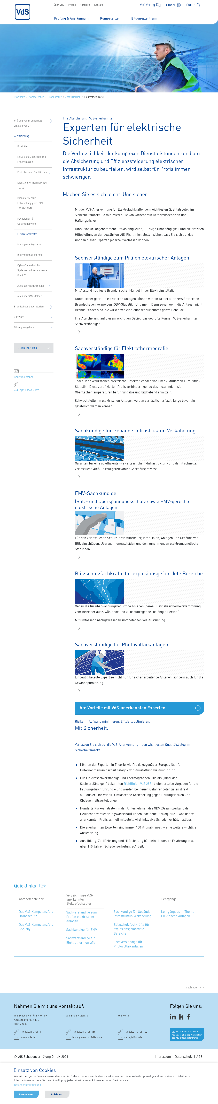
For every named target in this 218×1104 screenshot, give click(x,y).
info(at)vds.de (27, 1037)
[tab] (139, 708)
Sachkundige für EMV (81, 929)
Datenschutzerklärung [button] (27, 1085)
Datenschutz (184, 1056)
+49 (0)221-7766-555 (84, 1032)
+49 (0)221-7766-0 (30, 1032)
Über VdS (58, 5)
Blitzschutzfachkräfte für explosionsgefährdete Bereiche (131, 929)
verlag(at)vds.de (133, 1037)
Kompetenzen (110, 18)
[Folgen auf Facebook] (190, 1016)
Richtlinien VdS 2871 (138, 784)
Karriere (85, 5)
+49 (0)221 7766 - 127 (26, 390)
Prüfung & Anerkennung (71, 18)
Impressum (163, 1056)
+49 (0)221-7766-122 (135, 1032)
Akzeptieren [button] (26, 1094)
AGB (199, 1056)
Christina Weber (23, 377)
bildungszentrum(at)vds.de (87, 1037)
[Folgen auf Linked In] (173, 1016)
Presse (72, 5)
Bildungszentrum (144, 18)
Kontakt (98, 5)
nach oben (192, 987)
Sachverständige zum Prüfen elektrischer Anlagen (81, 917)
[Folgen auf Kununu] (182, 1016)
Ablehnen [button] (56, 1094)
